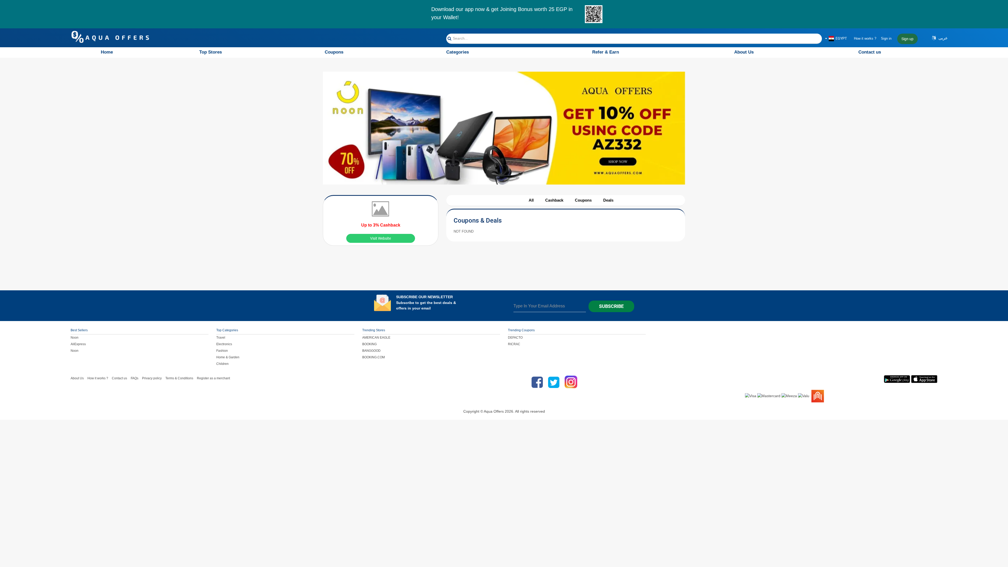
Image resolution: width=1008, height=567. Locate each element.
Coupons (334, 52)
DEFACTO (515, 337)
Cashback (554, 200)
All (531, 200)
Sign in (886, 38)
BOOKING (369, 344)
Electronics (224, 344)
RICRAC (514, 344)
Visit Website (380, 238)
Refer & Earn (605, 52)
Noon (74, 337)
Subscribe (611, 306)
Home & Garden (227, 357)
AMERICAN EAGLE (376, 337)
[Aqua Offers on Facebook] (536, 382)
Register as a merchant (213, 378)
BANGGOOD (371, 351)
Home (107, 52)
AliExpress (78, 344)
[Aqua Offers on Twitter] (554, 382)
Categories (457, 52)
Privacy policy (152, 378)
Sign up (907, 39)
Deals (608, 200)
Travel (220, 337)
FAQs (134, 378)
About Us (744, 52)
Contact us (869, 52)
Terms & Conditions (179, 378)
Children (222, 364)
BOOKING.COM (373, 357)
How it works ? (865, 38)
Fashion (222, 351)
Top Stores (210, 52)
